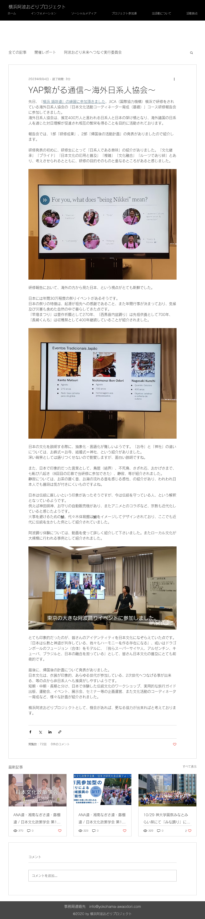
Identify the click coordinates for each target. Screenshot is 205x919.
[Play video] (102, 587)
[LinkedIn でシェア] (50, 732)
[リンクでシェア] (60, 732)
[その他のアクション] (174, 79)
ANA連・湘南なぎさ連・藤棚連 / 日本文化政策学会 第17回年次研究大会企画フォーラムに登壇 (36, 819)
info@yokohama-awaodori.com (115, 906)
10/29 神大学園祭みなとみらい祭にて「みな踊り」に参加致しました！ (166, 819)
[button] (191, 52)
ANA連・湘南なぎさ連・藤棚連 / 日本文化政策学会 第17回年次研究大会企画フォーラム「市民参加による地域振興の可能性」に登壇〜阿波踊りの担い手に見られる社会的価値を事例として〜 (102, 819)
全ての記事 (17, 52)
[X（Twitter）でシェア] (40, 732)
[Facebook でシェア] (30, 732)
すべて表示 (190, 766)
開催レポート (45, 52)
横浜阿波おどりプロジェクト (37, 7)
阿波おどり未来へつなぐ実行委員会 (93, 52)
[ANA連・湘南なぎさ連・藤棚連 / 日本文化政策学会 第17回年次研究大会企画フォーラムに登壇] (37, 790)
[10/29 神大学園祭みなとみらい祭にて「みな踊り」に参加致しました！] (167, 790)
